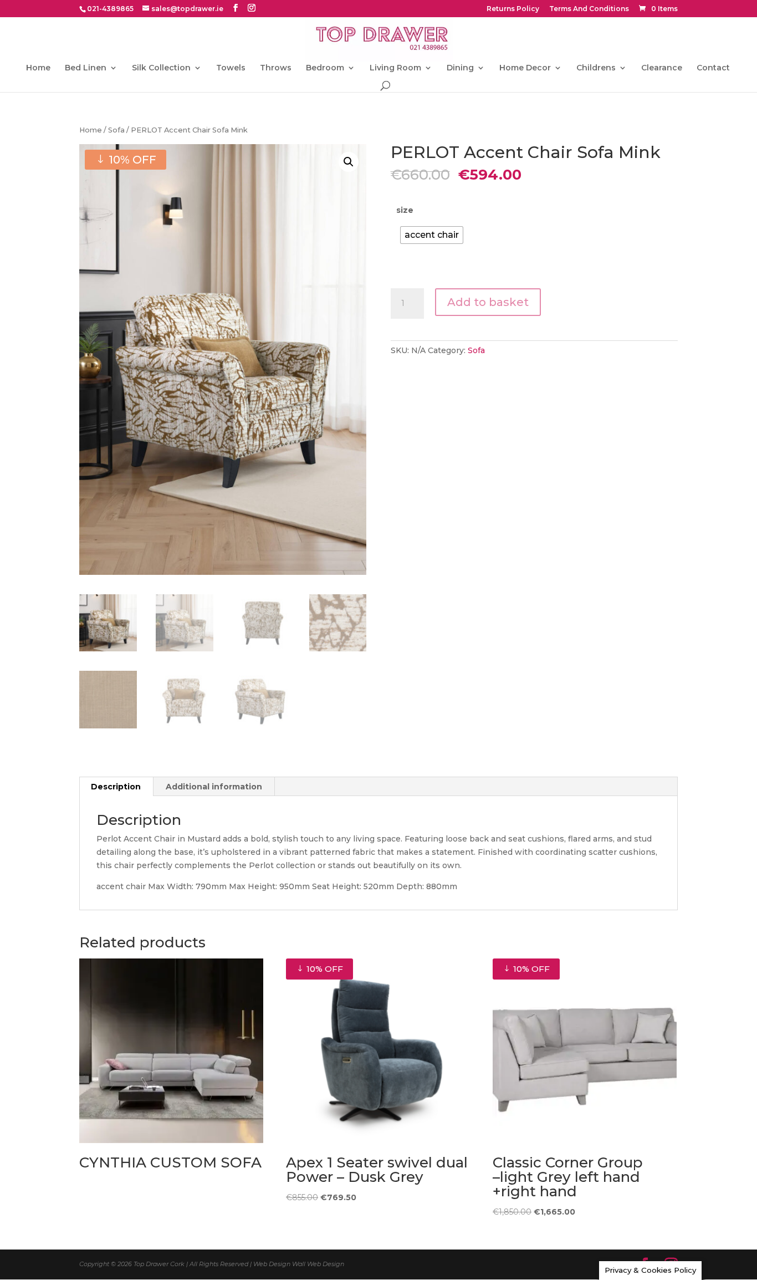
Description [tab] (116, 787)
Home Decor (525, 68)
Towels (230, 68)
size (404, 210)
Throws (275, 68)
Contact (713, 68)
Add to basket (488, 302)
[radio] (432, 235)
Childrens (596, 68)
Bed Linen (85, 68)
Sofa (116, 130)
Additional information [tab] (214, 787)
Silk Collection (161, 68)
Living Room (395, 68)
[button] (349, 162)
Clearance (661, 68)
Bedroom (325, 68)
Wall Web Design (318, 1264)
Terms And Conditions (589, 9)
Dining (460, 68)
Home (38, 68)
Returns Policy (513, 9)
